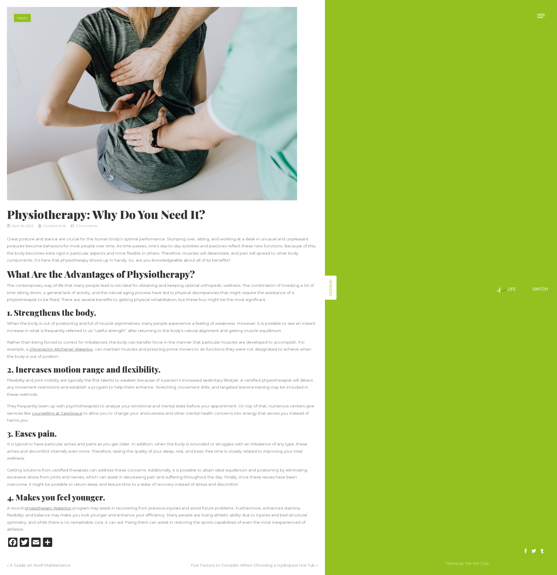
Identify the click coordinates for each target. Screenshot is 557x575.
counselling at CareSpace (57, 413)
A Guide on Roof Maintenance (40, 565)
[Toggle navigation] (541, 16)
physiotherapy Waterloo (48, 508)
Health (22, 18)
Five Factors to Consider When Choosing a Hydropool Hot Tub (253, 565)
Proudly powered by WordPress (519, 563)
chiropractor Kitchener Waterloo (61, 349)
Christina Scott (54, 226)
